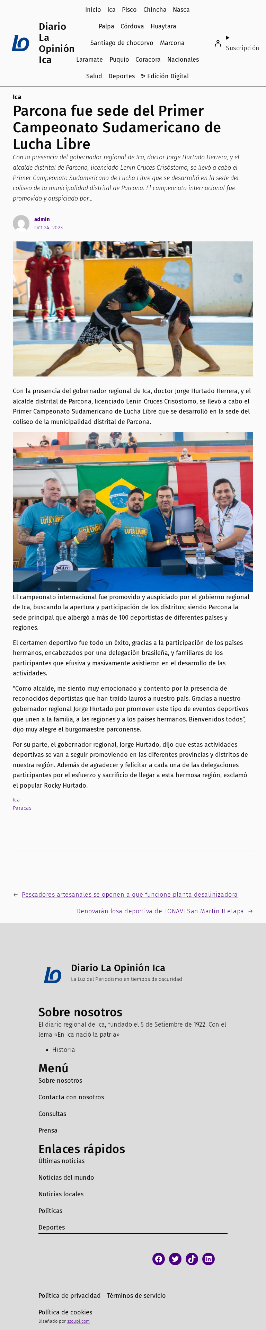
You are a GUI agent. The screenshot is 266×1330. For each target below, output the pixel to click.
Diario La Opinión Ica (57, 43)
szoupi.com (78, 1321)
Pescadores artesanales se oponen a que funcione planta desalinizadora (130, 894)
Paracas (22, 808)
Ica (17, 97)
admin (42, 219)
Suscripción (243, 48)
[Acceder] (218, 43)
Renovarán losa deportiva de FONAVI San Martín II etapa (160, 911)
